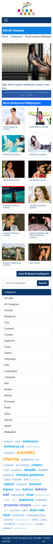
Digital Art (9, 340)
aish (17, 441)
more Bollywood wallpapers (33, 273)
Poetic (7, 407)
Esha (7, 479)
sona (43, 519)
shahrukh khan (35, 515)
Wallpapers (10, 432)
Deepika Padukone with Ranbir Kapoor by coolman (39, 235)
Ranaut (36, 505)
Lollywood (9, 377)
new (46, 84)
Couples (8, 334)
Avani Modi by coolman (39, 127)
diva (4, 88)
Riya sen (15, 510)
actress (39, 84)
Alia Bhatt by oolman (11, 180)
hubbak (17, 479)
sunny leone (20, 528)
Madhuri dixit (42, 495)
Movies (8, 395)
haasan (19, 84)
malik (6, 500)
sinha (35, 519)
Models (8, 389)
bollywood (29, 84)
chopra (37, 465)
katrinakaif (17, 494)
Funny (7, 347)
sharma (8, 519)
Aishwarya (30, 441)
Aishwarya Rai (14, 446)
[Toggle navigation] (6, 20)
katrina (28, 489)
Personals (9, 401)
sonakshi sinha (25, 524)
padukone (26, 500)
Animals (8, 310)
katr (18, 489)
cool (6, 469)
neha (14, 500)
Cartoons (9, 328)
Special (8, 420)
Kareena (21, 484)
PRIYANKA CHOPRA (17, 505)
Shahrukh (18, 515)
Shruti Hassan (22, 519)
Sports (7, 426)
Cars (6, 322)
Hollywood (9, 359)
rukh (24, 510)
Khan (30, 495)
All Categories (11, 304)
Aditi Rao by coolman (11, 155)
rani (44, 505)
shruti (11, 84)
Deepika (30, 470)
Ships (7, 413)
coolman (16, 469)
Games (8, 353)
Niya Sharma (35, 263)
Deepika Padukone (30, 475)
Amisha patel (33, 446)
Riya (6, 510)
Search (43, 283)
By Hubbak (22, 465)
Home (5, 36)
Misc (6, 383)
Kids (6, 365)
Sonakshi (9, 523)
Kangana (34, 479)
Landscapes (10, 371)
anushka (9, 452)
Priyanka (41, 499)
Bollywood (16, 36)
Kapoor (9, 484)
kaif (26, 479)
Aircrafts (8, 298)
